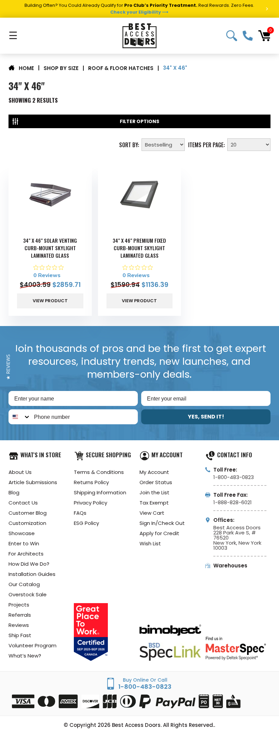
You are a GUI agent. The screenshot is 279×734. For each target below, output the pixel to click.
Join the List (154, 492)
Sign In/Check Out (162, 523)
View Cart (152, 512)
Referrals (20, 614)
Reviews (19, 625)
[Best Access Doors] (139, 36)
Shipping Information (100, 492)
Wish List (150, 543)
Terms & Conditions (99, 472)
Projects (19, 604)
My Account (154, 472)
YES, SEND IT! (206, 417)
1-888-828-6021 (232, 502)
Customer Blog (28, 512)
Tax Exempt (154, 502)
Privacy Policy (90, 502)
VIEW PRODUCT (50, 300)
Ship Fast (20, 635)
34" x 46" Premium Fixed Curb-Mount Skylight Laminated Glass (139, 248)
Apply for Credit (159, 533)
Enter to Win (24, 543)
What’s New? (25, 655)
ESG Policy (86, 523)
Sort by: (129, 144)
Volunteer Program (32, 645)
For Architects (26, 553)
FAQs (80, 512)
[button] (8, 367)
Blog (14, 492)
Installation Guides (32, 574)
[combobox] (20, 417)
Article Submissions (33, 482)
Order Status (156, 482)
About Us (20, 472)
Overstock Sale (28, 594)
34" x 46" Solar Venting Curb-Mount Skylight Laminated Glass (50, 248)
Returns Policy (91, 482)
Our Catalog (24, 584)
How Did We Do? (29, 563)
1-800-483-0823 (247, 35)
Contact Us (23, 502)
